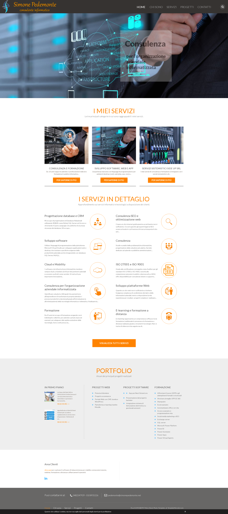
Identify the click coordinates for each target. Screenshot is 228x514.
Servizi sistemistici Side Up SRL (161, 168)
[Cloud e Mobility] (97, 270)
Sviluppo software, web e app (114, 168)
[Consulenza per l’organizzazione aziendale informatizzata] (97, 291)
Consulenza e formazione (66, 168)
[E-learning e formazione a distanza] (169, 316)
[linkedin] (46, 478)
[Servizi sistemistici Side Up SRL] (161, 145)
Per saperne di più (66, 180)
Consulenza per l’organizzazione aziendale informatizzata (65, 287)
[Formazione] (97, 316)
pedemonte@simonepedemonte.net (124, 495)
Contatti (204, 7)
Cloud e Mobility (55, 264)
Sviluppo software (56, 240)
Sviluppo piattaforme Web (132, 285)
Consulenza (123, 240)
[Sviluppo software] (97, 246)
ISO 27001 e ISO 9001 (130, 264)
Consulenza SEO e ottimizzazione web (128, 217)
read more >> (63, 404)
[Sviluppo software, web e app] (114, 145)
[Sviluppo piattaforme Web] (169, 291)
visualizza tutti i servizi (114, 343)
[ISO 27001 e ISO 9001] (169, 270)
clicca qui (48, 470)
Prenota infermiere (102, 393)
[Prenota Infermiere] (50, 397)
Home (141, 7)
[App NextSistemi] (50, 415)
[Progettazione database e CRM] (97, 221)
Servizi (172, 7)
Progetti (187, 7)
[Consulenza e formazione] (66, 145)
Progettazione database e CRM (64, 215)
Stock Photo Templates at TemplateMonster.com (166, 508)
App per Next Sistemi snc (138, 393)
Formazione (52, 310)
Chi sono (156, 7)
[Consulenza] (169, 246)
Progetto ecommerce (103, 396)
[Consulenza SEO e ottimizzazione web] (169, 221)
